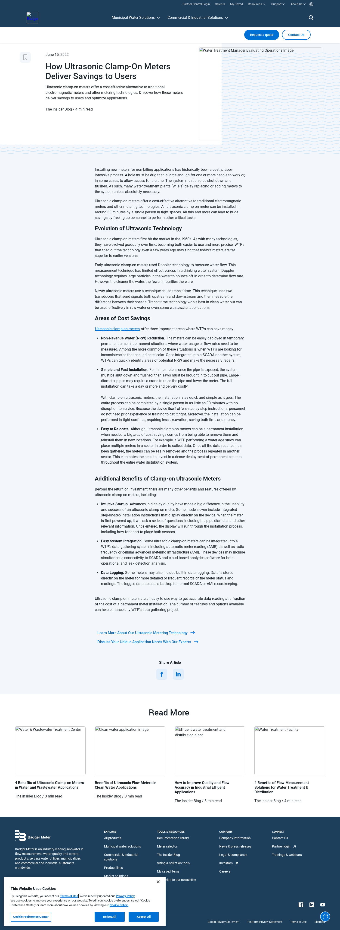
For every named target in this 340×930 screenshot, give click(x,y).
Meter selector (167, 846)
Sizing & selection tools (173, 863)
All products (112, 838)
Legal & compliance (233, 855)
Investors (226, 863)
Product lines (113, 868)
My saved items (168, 871)
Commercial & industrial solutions (121, 857)
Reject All (109, 916)
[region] (85, 901)
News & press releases (235, 846)
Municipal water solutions (122, 846)
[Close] (158, 882)
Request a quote (261, 34)
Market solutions (116, 876)
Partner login (281, 846)
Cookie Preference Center (31, 916)
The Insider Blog (168, 855)
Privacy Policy (125, 896)
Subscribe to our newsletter (176, 880)
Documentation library (173, 838)
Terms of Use (298, 922)
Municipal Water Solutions (133, 17)
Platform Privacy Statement (264, 922)
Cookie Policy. (119, 905)
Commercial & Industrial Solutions (195, 17)
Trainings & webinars (287, 855)
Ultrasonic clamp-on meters (117, 329)
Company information (235, 838)
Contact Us (280, 838)
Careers (224, 871)
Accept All (144, 916)
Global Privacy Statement (223, 922)
